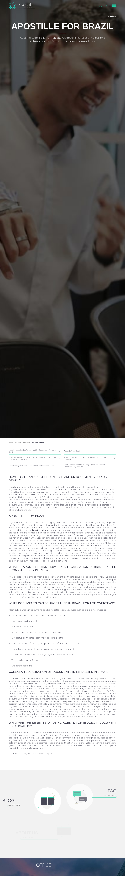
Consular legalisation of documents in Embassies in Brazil (32, 466)
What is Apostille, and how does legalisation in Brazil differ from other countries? (32, 458)
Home (11, 442)
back (113, 16)
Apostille (18, 442)
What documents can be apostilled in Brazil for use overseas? (85, 458)
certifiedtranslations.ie (42, 558)
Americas (26, 442)
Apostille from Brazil (72, 451)
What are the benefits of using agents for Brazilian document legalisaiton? (84, 466)
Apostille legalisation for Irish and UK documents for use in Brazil (32, 451)
